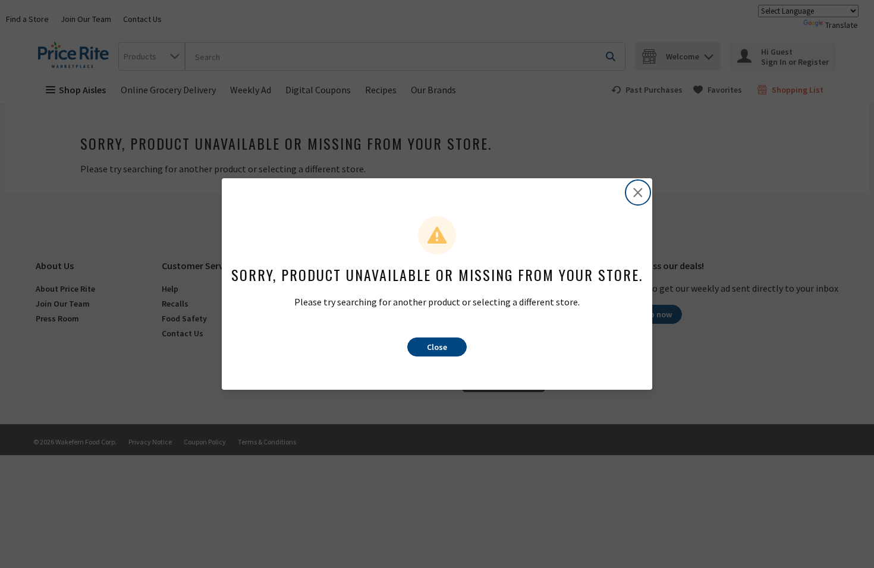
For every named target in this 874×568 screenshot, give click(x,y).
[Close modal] (638, 192)
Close (437, 347)
